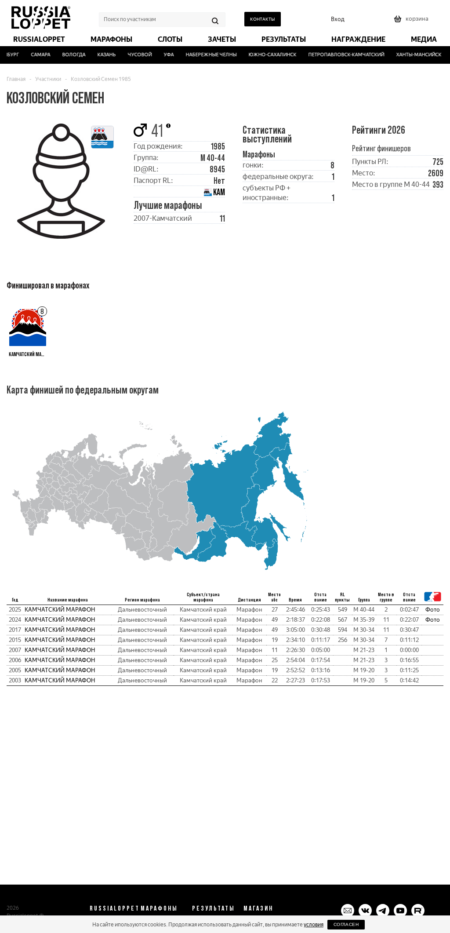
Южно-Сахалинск (268, 55)
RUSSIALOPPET (115, 908)
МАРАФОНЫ (159, 908)
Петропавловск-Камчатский (342, 55)
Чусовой (135, 55)
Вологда (69, 55)
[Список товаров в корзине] (412, 21)
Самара (36, 55)
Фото (432, 609)
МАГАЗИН (258, 908)
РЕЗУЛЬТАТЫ (213, 908)
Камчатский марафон (60, 609)
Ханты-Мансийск (414, 55)
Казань (102, 55)
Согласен (346, 924)
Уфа (164, 55)
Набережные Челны (206, 55)
